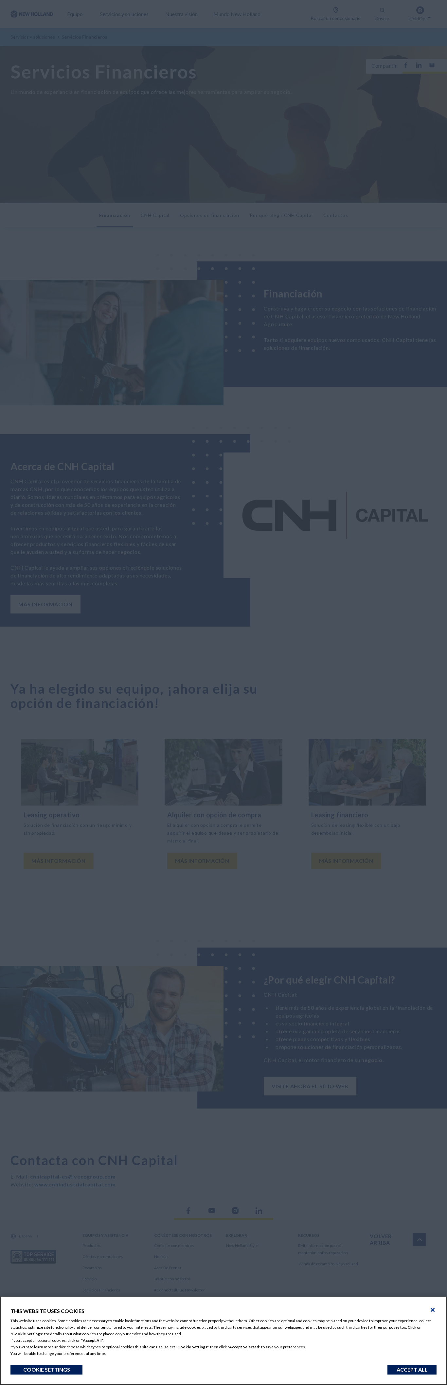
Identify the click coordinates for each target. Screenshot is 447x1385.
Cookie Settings (46, 1369)
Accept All (412, 1369)
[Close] (433, 1310)
